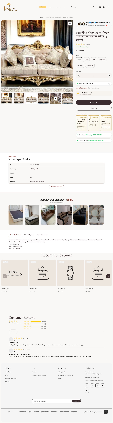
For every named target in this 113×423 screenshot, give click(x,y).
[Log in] (104, 7)
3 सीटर (79, 59)
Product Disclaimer (42, 235)
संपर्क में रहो (8, 372)
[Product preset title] (14, 273)
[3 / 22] (31, 98)
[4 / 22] (43, 98)
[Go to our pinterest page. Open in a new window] (87, 391)
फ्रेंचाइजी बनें (61, 372)
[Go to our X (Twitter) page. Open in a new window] (97, 385)
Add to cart (93, 102)
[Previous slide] (5, 57)
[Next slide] (70, 57)
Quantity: (78, 71)
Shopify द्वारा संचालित (97, 412)
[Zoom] (70, 23)
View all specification (56, 186)
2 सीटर (86, 59)
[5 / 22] (55, 98)
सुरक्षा (30, 412)
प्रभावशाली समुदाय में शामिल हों (65, 375)
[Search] (100, 7)
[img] (18, 338)
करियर (60, 378)
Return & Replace (29, 235)
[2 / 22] (19, 98)
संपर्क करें (34, 372)
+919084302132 (94, 377)
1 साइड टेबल (102, 59)
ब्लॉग (6, 375)
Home (41, 17)
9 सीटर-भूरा (80, 65)
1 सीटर (93, 59)
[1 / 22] (6, 98)
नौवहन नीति (74, 412)
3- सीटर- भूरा (90, 65)
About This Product (15, 235)
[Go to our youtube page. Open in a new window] (103, 385)
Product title (5, 288)
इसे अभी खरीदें (93, 108)
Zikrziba (7, 382)
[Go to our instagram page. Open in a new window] (92, 385)
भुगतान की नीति (44, 412)
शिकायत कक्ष (54, 412)
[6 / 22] (67, 98)
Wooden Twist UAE (10, 378)
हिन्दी (93, 7)
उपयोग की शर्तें (23, 412)
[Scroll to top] (106, 412)
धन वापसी (36, 412)
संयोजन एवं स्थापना (64, 412)
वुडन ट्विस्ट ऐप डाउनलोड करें (39, 375)
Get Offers (76, 401)
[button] (80, 44)
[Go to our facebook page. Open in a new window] (87, 385)
